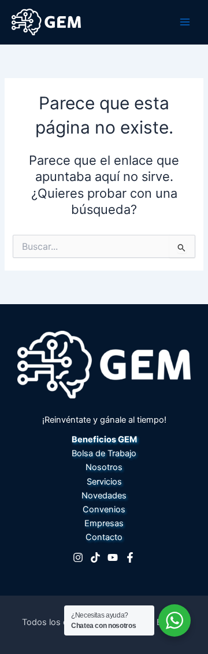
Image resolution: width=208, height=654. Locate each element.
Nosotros (104, 467)
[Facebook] (130, 557)
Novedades (104, 495)
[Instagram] (78, 557)
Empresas (104, 523)
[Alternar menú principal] (184, 22)
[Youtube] (112, 557)
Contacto (104, 537)
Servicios (104, 481)
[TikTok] (95, 557)
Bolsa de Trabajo (104, 453)
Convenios (104, 509)
